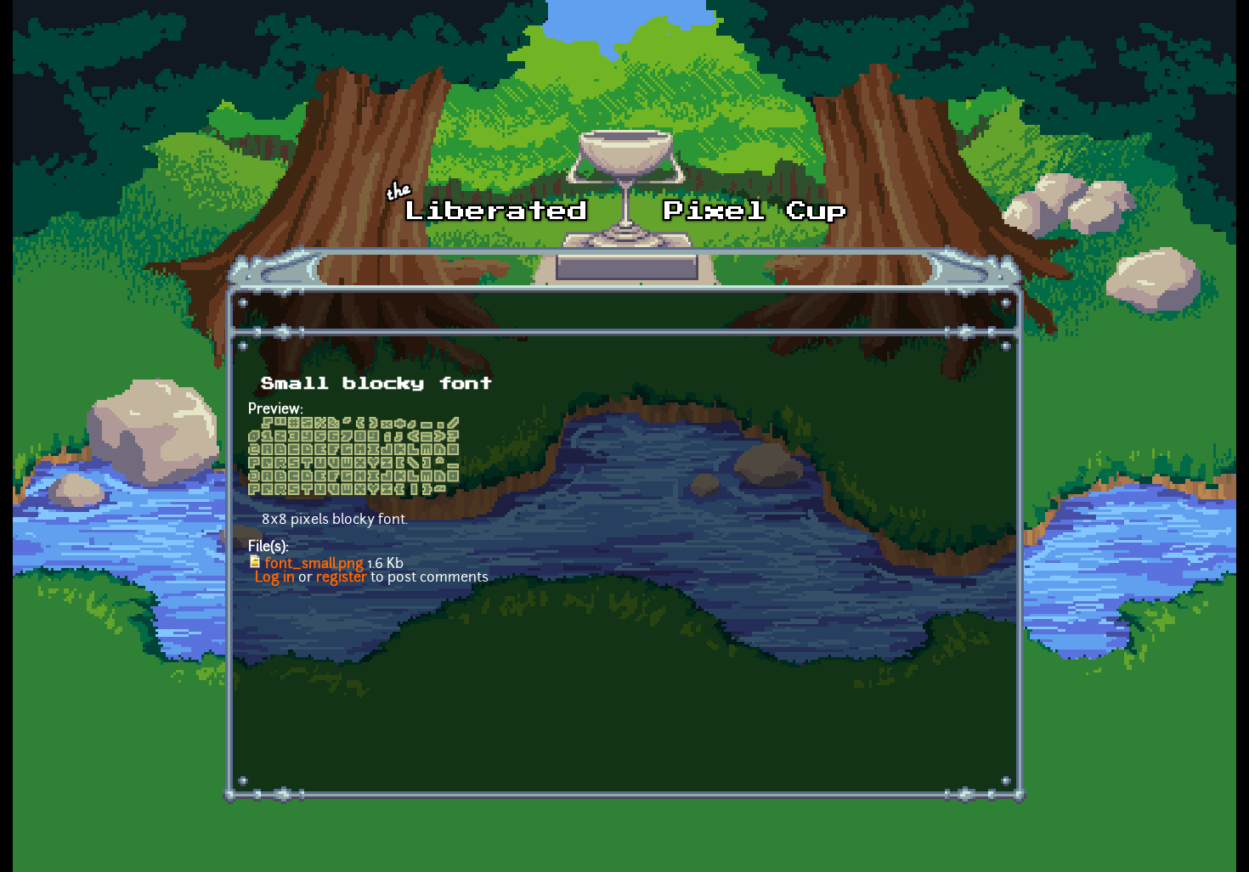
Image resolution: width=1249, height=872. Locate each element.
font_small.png (314, 564)
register (341, 578)
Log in (275, 578)
